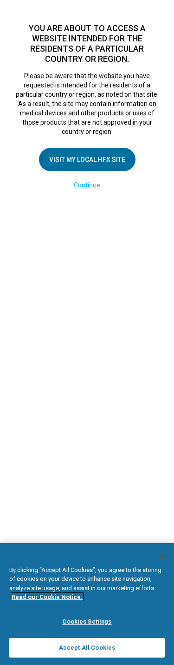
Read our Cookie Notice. (47, 596)
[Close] (163, 556)
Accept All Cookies (87, 647)
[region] (87, 604)
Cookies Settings (86, 621)
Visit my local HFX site (87, 159)
